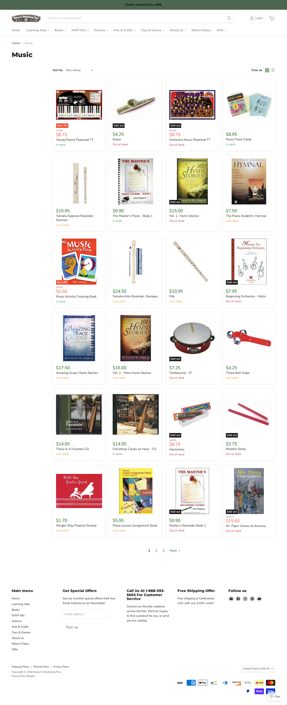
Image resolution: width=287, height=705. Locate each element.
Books (59, 30)
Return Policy (201, 30)
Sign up (72, 627)
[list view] (272, 70)
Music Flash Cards (238, 139)
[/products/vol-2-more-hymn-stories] (136, 338)
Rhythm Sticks (236, 449)
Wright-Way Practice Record (76, 525)
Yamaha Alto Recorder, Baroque (135, 296)
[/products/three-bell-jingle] (249, 338)
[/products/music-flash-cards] (249, 105)
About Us (177, 30)
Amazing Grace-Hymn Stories (77, 373)
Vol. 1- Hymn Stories (184, 216)
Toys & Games (151, 30)
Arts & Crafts (123, 30)
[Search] (229, 18)
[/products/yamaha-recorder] (79, 181)
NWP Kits (79, 30)
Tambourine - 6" (180, 373)
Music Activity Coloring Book (76, 296)
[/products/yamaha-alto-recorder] (136, 262)
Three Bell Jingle (238, 373)
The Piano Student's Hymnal (246, 216)
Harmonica (176, 449)
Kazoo (117, 139)
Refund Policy (41, 666)
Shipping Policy (20, 666)
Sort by (58, 70)
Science (100, 30)
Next (173, 550)
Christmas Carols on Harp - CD (134, 449)
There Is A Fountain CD (72, 449)
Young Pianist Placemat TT (75, 140)
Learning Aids (36, 30)
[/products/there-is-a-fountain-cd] (79, 414)
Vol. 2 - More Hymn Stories (132, 373)
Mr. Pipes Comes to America (246, 526)
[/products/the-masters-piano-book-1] (136, 181)
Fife (172, 296)
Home (16, 30)
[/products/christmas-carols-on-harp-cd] (136, 414)
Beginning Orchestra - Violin (246, 296)
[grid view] (267, 70)
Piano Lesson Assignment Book (135, 525)
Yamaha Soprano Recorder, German (75, 218)
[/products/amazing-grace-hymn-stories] (79, 338)
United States (255, 668)
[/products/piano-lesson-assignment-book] (136, 491)
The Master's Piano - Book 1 (133, 216)
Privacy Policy (61, 666)
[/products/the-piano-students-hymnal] (249, 181)
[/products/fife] (192, 262)
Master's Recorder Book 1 (187, 525)
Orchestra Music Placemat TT (190, 140)
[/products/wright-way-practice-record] (79, 491)
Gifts (220, 30)
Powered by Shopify (23, 676)
